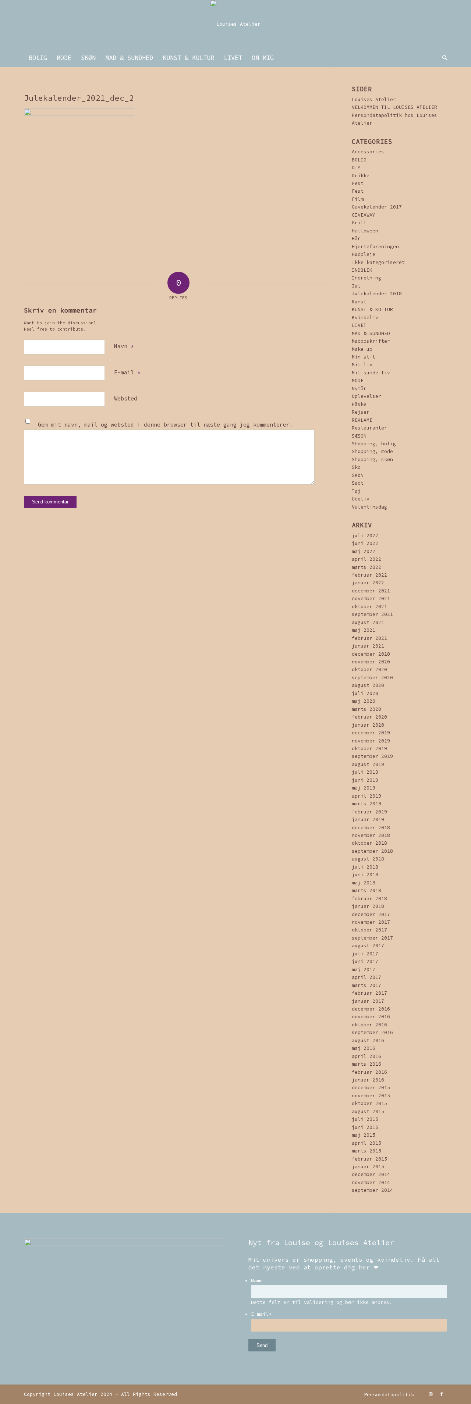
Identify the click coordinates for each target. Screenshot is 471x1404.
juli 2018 (365, 867)
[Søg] (442, 58)
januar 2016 (368, 1080)
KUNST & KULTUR (372, 309)
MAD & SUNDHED (371, 333)
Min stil (363, 357)
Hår (356, 238)
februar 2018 (369, 898)
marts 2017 (366, 985)
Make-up (362, 349)
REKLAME (362, 420)
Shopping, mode (372, 451)
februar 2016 (369, 1072)
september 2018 (372, 851)
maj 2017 (363, 969)
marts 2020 (366, 709)
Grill (359, 223)
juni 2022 (365, 543)
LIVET (359, 325)
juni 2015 (365, 1127)
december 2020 (371, 654)
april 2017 (366, 977)
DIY (356, 167)
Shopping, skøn (372, 459)
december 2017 (371, 914)
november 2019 (371, 741)
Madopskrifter (371, 341)
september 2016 (372, 1032)
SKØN (358, 475)
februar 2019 (369, 812)
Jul (356, 286)
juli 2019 (365, 772)
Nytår (359, 388)
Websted (125, 398)
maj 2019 (363, 788)
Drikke (360, 175)
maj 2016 (363, 1048)
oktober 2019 (369, 748)
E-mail (127, 372)
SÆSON (359, 436)
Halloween (365, 231)
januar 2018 (368, 906)
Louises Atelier (374, 99)
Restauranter (369, 428)
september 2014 (372, 1190)
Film (358, 199)
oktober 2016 (369, 1025)
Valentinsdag (369, 507)
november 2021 (371, 598)
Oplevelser (366, 396)
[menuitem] (38, 58)
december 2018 (371, 827)
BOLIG (359, 160)
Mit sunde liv (371, 373)
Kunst (359, 302)
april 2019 (366, 796)
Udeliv (360, 499)
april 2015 (366, 1143)
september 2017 (372, 938)
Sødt (358, 483)
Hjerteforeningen (375, 246)
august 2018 (368, 859)
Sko (356, 467)
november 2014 (371, 1182)
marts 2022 (366, 567)
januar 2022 (368, 583)
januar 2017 (368, 1001)
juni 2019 (365, 780)
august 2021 (368, 622)
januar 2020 (368, 725)
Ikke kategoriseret (378, 262)
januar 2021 (368, 646)
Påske (359, 404)
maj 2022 (363, 551)
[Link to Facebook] (441, 1394)
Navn (124, 346)
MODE (358, 380)
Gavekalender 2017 (377, 207)
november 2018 (371, 835)
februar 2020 (369, 717)
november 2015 (371, 1096)
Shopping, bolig (374, 444)
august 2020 (368, 685)
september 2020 (372, 677)
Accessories (368, 152)
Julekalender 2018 (377, 294)
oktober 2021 (369, 606)
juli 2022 (365, 535)
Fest (358, 183)
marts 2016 (366, 1064)
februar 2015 (369, 1159)
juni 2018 (365, 875)
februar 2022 (369, 575)
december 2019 (371, 733)
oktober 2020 (369, 669)
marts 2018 (366, 890)
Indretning (366, 278)
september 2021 (372, 614)
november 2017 (371, 922)
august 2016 (368, 1040)
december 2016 (371, 1009)
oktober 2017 (369, 930)
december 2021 (371, 591)
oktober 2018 (369, 843)
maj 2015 (363, 1135)
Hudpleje (363, 254)
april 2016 (366, 1056)
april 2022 (366, 559)
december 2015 (371, 1087)
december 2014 (371, 1174)
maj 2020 (363, 701)
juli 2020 (365, 693)
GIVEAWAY (363, 215)
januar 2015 (368, 1167)
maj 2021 (363, 630)
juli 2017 (365, 954)
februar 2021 (369, 638)
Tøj (356, 491)
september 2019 (372, 756)
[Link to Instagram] (430, 1394)
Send (262, 1345)
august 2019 (368, 764)
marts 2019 (366, 804)
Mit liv (362, 364)
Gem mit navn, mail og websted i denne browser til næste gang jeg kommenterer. (165, 424)
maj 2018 (363, 883)
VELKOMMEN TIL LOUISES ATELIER (394, 107)
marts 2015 (366, 1151)
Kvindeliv (365, 317)
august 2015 (368, 1111)
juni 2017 (365, 961)
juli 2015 (365, 1119)
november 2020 (371, 662)
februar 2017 (369, 993)
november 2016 (371, 1016)
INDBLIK (362, 270)
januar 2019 (368, 819)
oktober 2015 (369, 1103)
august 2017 (368, 945)
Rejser (360, 412)
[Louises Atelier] (235, 24)
